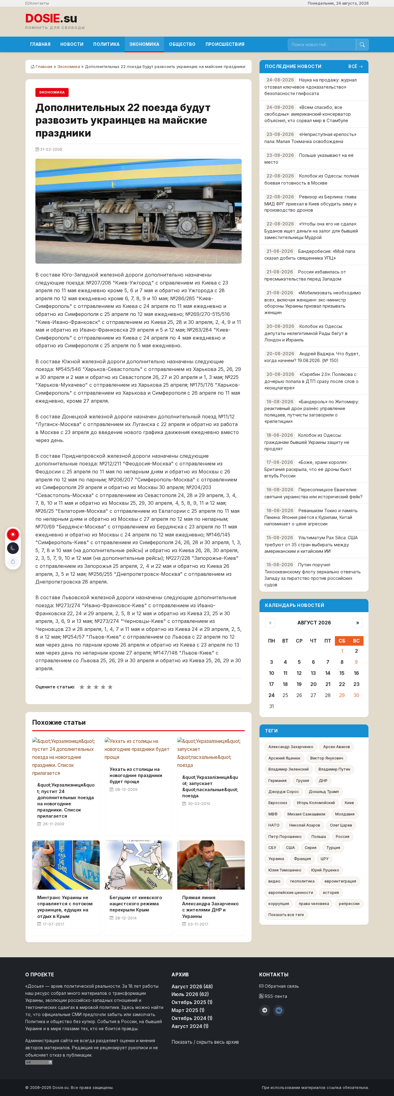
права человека (314, 903)
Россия (342, 836)
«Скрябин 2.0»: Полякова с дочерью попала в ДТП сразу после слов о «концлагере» (311, 381)
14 (327, 673)
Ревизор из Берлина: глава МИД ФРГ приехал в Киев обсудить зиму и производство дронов (310, 203)
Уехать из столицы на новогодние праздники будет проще (136, 775)
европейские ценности (290, 892)
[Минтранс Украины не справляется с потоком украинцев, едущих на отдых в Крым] (66, 865)
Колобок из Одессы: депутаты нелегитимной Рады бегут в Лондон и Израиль (306, 333)
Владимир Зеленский (288, 769)
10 (271, 673)
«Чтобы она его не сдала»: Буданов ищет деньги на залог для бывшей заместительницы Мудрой (311, 230)
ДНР (323, 780)
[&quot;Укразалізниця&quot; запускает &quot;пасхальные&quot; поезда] (211, 753)
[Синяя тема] (13, 562)
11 (285, 673)
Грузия (302, 780)
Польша (319, 836)
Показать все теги (286, 914)
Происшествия (225, 44)
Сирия (310, 847)
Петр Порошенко (285, 836)
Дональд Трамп (324, 791)
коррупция (278, 903)
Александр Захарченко (290, 746)
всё (352, 66)
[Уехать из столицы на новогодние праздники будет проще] (138, 749)
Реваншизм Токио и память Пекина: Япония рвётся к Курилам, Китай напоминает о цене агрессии (311, 517)
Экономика (144, 44)
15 (342, 673)
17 (271, 684)
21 (327, 684)
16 (356, 673)
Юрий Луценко (325, 870)
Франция (302, 858)
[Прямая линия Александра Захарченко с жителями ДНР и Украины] (211, 865)
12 (299, 673)
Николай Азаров (304, 825)
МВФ (273, 814)
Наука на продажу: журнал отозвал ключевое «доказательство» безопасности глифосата (310, 86)
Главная (40, 44)
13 (313, 673)
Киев (349, 802)
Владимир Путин (334, 769)
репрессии (349, 903)
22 (342, 684)
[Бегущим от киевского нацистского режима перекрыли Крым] (138, 865)
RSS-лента (275, 996)
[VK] (278, 1010)
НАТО (273, 825)
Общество (182, 44)
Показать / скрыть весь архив (205, 1042)
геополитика (302, 881)
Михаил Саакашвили (306, 814)
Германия (277, 780)
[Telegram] (264, 1010)
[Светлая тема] (13, 534)
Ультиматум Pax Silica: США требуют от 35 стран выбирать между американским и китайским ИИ (311, 544)
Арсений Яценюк (284, 758)
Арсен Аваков (336, 746)
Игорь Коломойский (316, 802)
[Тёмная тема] (13, 548)
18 (285, 684)
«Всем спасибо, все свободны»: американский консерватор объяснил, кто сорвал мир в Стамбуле (307, 114)
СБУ (272, 847)
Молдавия (345, 814)
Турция (333, 847)
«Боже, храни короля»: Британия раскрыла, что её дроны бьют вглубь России (308, 469)
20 (313, 684)
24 (271, 695)
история (331, 892)
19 (299, 684)
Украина (276, 858)
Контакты (39, 3)
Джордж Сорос (283, 791)
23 (356, 684)
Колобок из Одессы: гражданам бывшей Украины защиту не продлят (306, 441)
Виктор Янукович (326, 758)
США (290, 847)
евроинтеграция (340, 881)
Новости (71, 44)
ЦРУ (324, 858)
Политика (106, 44)
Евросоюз (277, 802)
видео (274, 881)
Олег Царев (341, 825)
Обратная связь (281, 986)
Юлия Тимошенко (284, 870)
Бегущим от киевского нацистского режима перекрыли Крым (136, 903)
